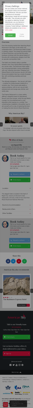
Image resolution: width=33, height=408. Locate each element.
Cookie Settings (21, 35)
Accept (10, 35)
